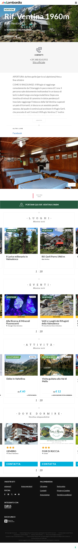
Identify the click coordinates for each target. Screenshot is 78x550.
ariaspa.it (7, 486)
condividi (9, 36)
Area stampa (45, 495)
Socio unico (61, 486)
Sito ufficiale (39, 62)
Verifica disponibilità (39, 417)
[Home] (12, 2)
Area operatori (26, 486)
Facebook (17, 133)
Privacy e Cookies (63, 490)
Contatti (43, 490)
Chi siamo (43, 486)
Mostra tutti (39, 222)
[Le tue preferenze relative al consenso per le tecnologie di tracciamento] (75, 547)
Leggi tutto (39, 120)
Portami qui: (42, 204)
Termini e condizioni (64, 495)
